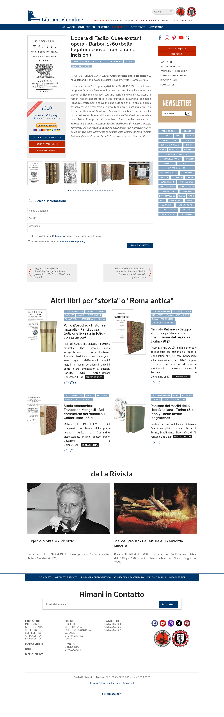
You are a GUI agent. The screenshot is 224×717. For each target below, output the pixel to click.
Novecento (156, 27)
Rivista (191, 20)
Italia (39, 118)
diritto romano (167, 186)
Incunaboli (68, 27)
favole (190, 177)
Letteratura (73, 626)
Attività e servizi (170, 66)
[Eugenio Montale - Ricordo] (68, 507)
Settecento (120, 27)
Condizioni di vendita (173, 75)
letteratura (166, 136)
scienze (186, 163)
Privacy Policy (97, 682)
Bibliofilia (72, 646)
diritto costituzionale (163, 323)
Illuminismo (187, 173)
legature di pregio (81, 66)
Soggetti (116, 20)
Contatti (166, 61)
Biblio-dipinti (161, 20)
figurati (129, 61)
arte (162, 200)
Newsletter (167, 84)
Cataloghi (178, 20)
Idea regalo (177, 53)
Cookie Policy (114, 682)
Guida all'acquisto (47, 144)
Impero (190, 200)
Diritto (70, 623)
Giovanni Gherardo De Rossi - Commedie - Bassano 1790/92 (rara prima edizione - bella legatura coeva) (130, 273)
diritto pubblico (167, 196)
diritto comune (186, 186)
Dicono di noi (168, 80)
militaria (187, 191)
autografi (187, 214)
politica (190, 136)
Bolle (146, 20)
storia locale (186, 182)
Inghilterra (157, 315)
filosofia (189, 159)
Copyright (128, 682)
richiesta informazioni (47, 137)
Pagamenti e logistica (173, 71)
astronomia (168, 214)
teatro (181, 196)
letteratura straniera (170, 159)
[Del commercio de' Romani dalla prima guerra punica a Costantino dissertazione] (35, 410)
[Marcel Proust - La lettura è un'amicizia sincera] (155, 507)
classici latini (115, 61)
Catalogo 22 (112, 629)
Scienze (70, 632)
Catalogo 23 (112, 626)
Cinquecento (86, 27)
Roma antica (88, 61)
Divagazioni (73, 649)
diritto (179, 136)
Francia (164, 177)
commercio (86, 399)
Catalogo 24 (112, 623)
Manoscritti (132, 20)
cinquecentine (169, 140)
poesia (163, 149)
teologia (177, 177)
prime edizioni (168, 131)
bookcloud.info (117, 688)
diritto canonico (176, 168)
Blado (167, 163)
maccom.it (102, 688)
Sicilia (155, 319)
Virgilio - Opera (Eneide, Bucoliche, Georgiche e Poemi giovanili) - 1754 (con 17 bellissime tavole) (52, 273)
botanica (69, 315)
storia (75, 61)
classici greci (168, 210)
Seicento (103, 27)
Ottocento (138, 27)
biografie (166, 205)
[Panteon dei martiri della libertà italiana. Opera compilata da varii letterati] (122, 408)
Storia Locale (74, 635)
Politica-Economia (78, 629)
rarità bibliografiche (176, 154)
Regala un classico (46, 150)
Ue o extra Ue (53, 118)
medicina (187, 210)
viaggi (191, 196)
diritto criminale (168, 173)
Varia (68, 638)
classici (101, 61)
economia (189, 149)
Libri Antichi (100, 20)
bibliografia (175, 200)
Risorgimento (185, 205)
